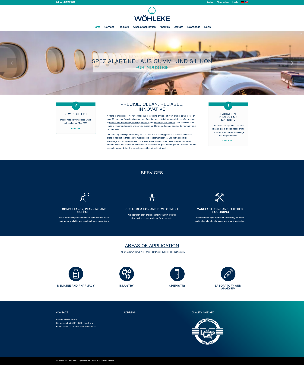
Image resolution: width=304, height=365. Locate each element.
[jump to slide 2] (151, 89)
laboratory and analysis (164, 123)
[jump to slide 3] (153, 89)
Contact (210, 2)
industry (135, 123)
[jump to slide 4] (155, 89)
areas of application (116, 138)
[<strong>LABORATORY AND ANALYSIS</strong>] (228, 274)
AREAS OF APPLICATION (152, 246)
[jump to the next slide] (292, 63)
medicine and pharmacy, (120, 123)
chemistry (145, 123)
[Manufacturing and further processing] (219, 197)
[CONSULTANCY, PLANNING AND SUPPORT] (84, 197)
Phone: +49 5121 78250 (67, 327)
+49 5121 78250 (69, 2)
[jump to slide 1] (149, 89)
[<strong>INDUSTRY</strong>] (126, 274)
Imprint (235, 2)
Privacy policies (223, 2)
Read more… (76, 129)
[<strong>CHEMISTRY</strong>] (177, 274)
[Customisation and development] (152, 197)
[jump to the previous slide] (12, 63)
